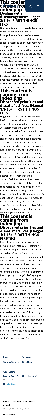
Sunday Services (11, 362)
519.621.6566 (12, 384)
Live (5, 357)
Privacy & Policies (9, 415)
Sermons (26, 357)
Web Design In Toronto (23, 409)
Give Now (27, 362)
